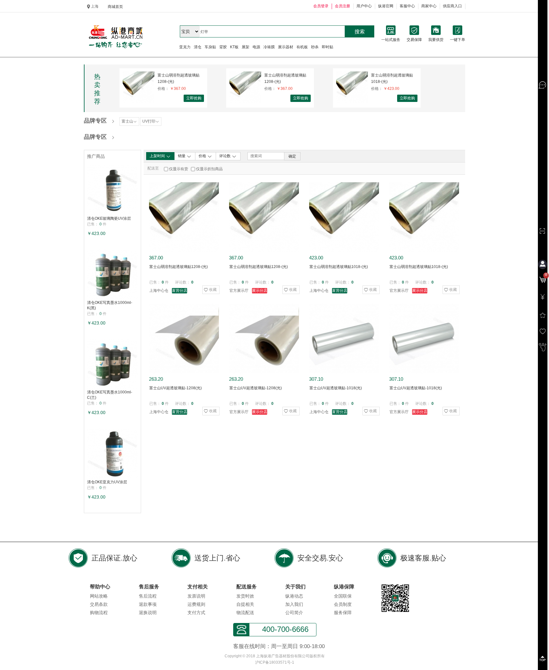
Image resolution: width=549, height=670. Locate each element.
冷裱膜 (269, 47)
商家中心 (429, 6)
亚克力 (185, 47)
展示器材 (285, 47)
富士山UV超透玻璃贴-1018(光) (335, 388)
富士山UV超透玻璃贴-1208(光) (175, 388)
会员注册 (342, 6)
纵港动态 (294, 596)
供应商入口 (452, 6)
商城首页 (115, 6)
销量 (182, 156)
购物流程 (99, 612)
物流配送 (245, 612)
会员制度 (343, 604)
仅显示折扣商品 (209, 169)
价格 (203, 156)
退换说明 (148, 612)
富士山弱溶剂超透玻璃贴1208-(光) (179, 78)
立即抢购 (193, 98)
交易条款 (99, 604)
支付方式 (196, 612)
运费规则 (196, 604)
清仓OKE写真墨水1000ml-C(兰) (109, 395)
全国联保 (343, 596)
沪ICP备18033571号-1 (274, 662)
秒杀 (315, 47)
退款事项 (148, 604)
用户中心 (364, 6)
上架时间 (158, 156)
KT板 (234, 47)
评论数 (225, 156)
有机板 (302, 47)
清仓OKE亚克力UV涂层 (107, 482)
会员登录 (321, 6)
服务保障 (343, 612)
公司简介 (294, 612)
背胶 (223, 47)
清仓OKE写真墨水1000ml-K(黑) (109, 305)
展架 (245, 47)
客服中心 (407, 6)
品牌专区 (95, 120)
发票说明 (196, 596)
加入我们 (294, 604)
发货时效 (245, 596)
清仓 (197, 47)
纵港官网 (385, 6)
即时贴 (327, 47)
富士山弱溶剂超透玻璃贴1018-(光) (392, 78)
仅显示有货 (178, 169)
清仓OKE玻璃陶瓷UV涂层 (109, 218)
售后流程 (148, 596)
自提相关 (245, 604)
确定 (292, 156)
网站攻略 (99, 596)
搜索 (360, 31)
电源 (256, 47)
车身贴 (210, 47)
